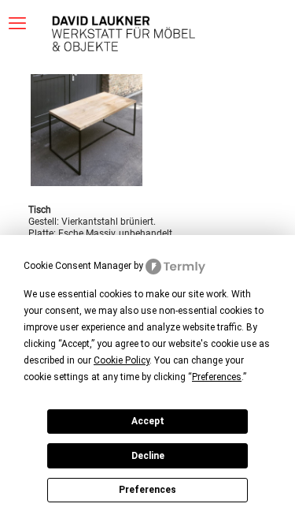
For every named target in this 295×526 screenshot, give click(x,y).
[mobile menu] (17, 23)
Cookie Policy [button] (121, 360)
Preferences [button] (217, 376)
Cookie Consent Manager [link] (77, 265)
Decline (147, 455)
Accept (147, 421)
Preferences (147, 489)
